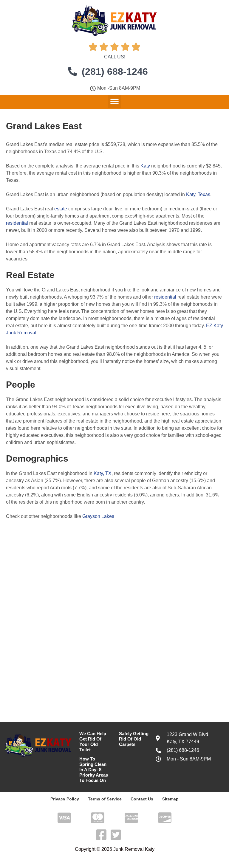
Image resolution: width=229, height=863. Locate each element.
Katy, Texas (198, 194)
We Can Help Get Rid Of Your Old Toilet (92, 741)
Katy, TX (103, 473)
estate (60, 208)
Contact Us (142, 799)
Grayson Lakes (98, 516)
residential (17, 223)
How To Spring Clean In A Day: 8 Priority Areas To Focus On (93, 769)
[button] (114, 101)
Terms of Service (105, 799)
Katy (145, 165)
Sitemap (170, 799)
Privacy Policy (64, 799)
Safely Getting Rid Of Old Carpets (133, 739)
